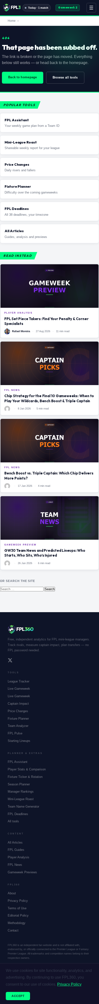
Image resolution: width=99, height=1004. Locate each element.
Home (12, 20)
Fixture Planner (18, 718)
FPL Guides (16, 850)
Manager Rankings (21, 791)
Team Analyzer (18, 726)
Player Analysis (18, 857)
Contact (13, 930)
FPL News (15, 865)
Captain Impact (18, 703)
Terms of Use (17, 908)
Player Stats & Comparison (27, 769)
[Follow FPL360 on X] (10, 661)
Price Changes (18, 711)
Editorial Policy (18, 915)
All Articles (15, 842)
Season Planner (19, 784)
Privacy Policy (18, 901)
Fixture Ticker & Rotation (25, 777)
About (12, 893)
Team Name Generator (23, 806)
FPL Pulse (15, 733)
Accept (18, 996)
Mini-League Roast (21, 799)
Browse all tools (65, 77)
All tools (13, 821)
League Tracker (18, 681)
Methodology (16, 923)
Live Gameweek (19, 688)
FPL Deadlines (18, 814)
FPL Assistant (17, 762)
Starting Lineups (19, 741)
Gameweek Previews (22, 872)
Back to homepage (22, 77)
